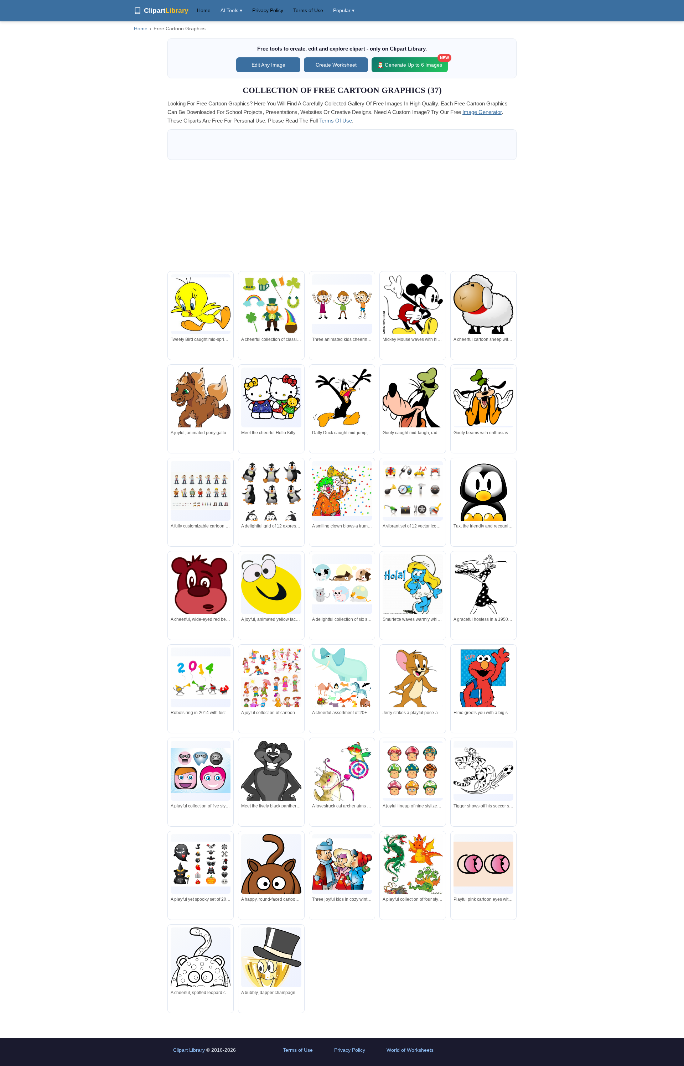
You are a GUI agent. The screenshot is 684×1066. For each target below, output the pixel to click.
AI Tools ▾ (231, 10)
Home (204, 10)
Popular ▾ (343, 10)
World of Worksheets (410, 1050)
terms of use (335, 121)
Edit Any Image (268, 65)
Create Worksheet (336, 65)
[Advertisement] (342, 215)
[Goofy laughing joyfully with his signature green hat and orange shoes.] (412, 403)
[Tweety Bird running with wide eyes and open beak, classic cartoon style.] (200, 304)
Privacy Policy (267, 10)
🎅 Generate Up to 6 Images (412, 62)
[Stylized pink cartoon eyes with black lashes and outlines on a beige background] (483, 864)
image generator (482, 112)
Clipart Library (189, 1050)
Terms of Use (308, 10)
